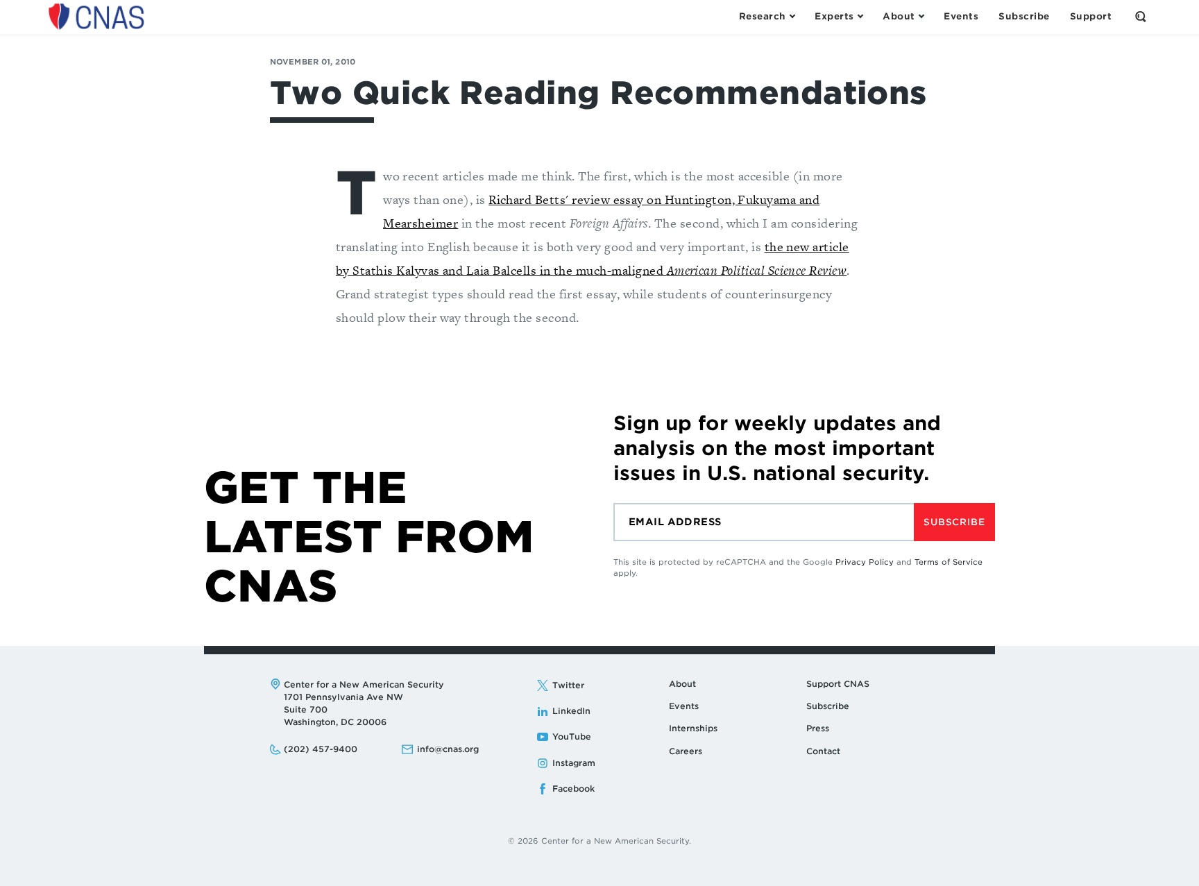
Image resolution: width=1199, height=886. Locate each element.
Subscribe (954, 522)
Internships (693, 728)
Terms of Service (949, 562)
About (682, 684)
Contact (823, 751)
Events (684, 706)
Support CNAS (837, 684)
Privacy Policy (864, 562)
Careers (685, 751)
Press (817, 728)
